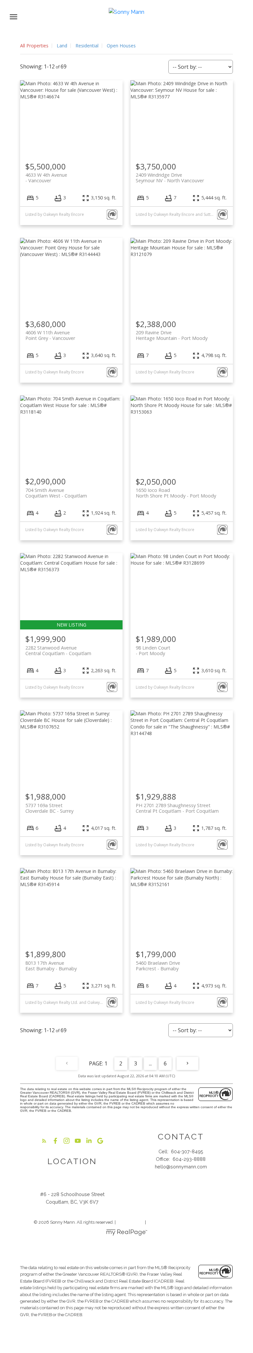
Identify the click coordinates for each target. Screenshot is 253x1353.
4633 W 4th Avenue (46, 178)
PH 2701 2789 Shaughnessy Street (177, 808)
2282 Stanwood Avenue (58, 650)
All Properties (34, 45)
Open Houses (121, 45)
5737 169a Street (49, 808)
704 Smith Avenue (56, 493)
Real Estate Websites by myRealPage (183, 1222)
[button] (44, 1141)
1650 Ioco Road (176, 493)
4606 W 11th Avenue (50, 335)
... (150, 1063)
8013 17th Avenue (51, 966)
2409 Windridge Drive (170, 178)
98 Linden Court (153, 650)
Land (62, 45)
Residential (86, 45)
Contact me (180, 1187)
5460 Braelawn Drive (158, 966)
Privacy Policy (130, 1222)
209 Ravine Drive (172, 335)
